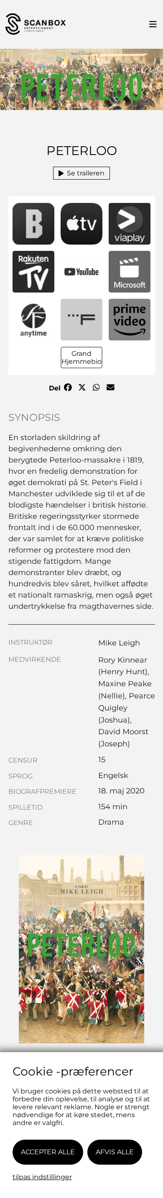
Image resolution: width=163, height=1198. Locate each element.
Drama (111, 822)
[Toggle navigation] (153, 24)
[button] (33, 224)
